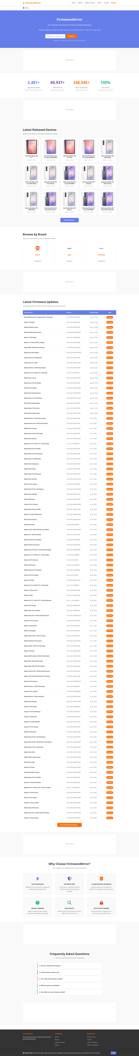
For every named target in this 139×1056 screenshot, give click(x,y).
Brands (80, 3)
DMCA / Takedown (92, 1045)
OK (113, 1053)
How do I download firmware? (51, 966)
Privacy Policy (91, 1037)
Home (73, 3)
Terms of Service (92, 1042)
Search (99, 3)
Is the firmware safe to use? (50, 972)
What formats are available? (50, 985)
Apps (114, 3)
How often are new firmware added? (53, 992)
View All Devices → (69, 220)
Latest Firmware (90, 3)
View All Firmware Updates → (69, 825)
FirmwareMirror (33, 2)
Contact (106, 3)
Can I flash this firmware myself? (52, 979)
